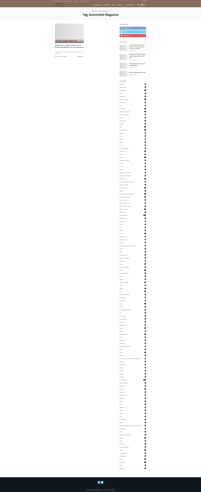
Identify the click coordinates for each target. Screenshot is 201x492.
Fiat (120, 227)
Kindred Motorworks (125, 294)
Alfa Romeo (122, 96)
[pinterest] (133, 35)
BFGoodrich (123, 121)
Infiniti (121, 276)
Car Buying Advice (124, 148)
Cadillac (122, 139)
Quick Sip (122, 386)
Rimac (121, 401)
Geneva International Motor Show (128, 245)
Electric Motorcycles (124, 203)
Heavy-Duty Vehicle (124, 258)
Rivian (121, 404)
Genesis (122, 242)
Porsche (122, 377)
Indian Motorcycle (124, 273)
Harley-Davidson (124, 255)
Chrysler (122, 163)
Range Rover (123, 395)
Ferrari (121, 224)
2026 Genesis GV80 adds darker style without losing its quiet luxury (137, 56)
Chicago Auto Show (124, 160)
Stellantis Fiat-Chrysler (125, 435)
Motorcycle (122, 343)
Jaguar (121, 279)
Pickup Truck (123, 364)
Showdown (122, 428)
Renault (121, 398)
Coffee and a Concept (125, 172)
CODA (121, 169)
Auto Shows (122, 108)
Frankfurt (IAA (123, 236)
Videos (121, 459)
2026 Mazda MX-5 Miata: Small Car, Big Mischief (137, 64)
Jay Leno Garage (124, 282)
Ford (121, 233)
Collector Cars (123, 178)
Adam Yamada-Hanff (62, 56)
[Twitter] (145, 1)
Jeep (121, 285)
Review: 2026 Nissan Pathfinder (137, 72)
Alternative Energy (124, 99)
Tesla (121, 441)
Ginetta (121, 249)
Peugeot (122, 361)
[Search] (145, 5)
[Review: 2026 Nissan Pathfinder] (123, 73)
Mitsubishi (122, 340)
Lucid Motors (123, 316)
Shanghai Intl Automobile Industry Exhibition (130, 425)
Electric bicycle (123, 200)
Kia (120, 291)
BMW (121, 127)
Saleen (121, 413)
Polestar (122, 374)
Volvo (121, 465)
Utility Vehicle (123, 456)
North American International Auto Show (129, 358)
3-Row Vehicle (123, 87)
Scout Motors (123, 419)
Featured (122, 221)
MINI (121, 337)
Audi (121, 105)
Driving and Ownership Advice (127, 194)
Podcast (122, 367)
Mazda (121, 328)
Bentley (121, 117)
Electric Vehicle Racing (125, 206)
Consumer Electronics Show (127, 182)
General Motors (123, 239)
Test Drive (122, 444)
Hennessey (122, 261)
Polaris (121, 370)
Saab (121, 410)
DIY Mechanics (123, 188)
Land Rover (122, 300)
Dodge (121, 191)
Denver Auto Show (124, 185)
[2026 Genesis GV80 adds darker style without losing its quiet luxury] (123, 57)
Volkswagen (122, 462)
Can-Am (122, 142)
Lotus (121, 313)
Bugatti (121, 133)
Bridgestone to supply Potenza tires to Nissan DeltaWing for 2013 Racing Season (69, 46)
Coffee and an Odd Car (125, 175)
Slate (121, 431)
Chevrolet (122, 157)
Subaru (121, 438)
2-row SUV (122, 84)
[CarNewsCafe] (60, 5)
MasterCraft (122, 325)
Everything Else (123, 215)
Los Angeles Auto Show (125, 310)
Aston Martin (123, 102)
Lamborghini (123, 297)
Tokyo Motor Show (124, 447)
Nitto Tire (122, 355)
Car (120, 145)
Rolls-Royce (123, 407)
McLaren (122, 331)
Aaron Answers (123, 90)
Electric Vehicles (124, 209)
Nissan (68, 41)
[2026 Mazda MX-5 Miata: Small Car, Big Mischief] (123, 66)
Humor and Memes (124, 267)
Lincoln (121, 306)
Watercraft (122, 468)
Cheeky (121, 154)
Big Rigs (122, 124)
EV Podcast (122, 212)
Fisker (121, 230)
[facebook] (133, 28)
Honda (121, 264)
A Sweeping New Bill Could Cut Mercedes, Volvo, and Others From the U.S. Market (137, 46)
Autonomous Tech (124, 114)
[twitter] (133, 31)
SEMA (121, 422)
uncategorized (123, 453)
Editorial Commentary (125, 197)
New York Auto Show (125, 346)
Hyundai (122, 270)
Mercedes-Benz (123, 334)
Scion (121, 416)
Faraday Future (123, 218)
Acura (121, 93)
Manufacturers (61, 41)
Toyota (121, 450)
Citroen (121, 166)
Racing (74, 41)
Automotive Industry (124, 111)
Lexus (121, 303)
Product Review (123, 383)
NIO (121, 349)
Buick (121, 136)
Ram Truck (122, 392)
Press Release (123, 380)
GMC (121, 252)
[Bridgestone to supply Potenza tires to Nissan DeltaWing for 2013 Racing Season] (69, 33)
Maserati (122, 322)
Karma (121, 288)
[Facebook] (143, 1)
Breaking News (123, 130)
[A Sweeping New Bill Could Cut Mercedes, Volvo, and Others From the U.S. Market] (123, 48)
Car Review (122, 151)
